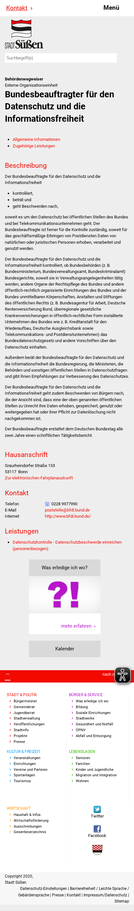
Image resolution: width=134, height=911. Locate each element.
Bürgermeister (25, 701)
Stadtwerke (85, 718)
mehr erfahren (76, 626)
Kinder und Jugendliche (95, 770)
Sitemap (121, 901)
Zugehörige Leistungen (34, 145)
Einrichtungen (25, 764)
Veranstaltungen (27, 758)
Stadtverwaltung (27, 718)
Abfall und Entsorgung (93, 736)
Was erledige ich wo (92, 701)
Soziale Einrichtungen (93, 713)
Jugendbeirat (24, 713)
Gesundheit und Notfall (94, 724)
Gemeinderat (24, 707)
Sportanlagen (24, 775)
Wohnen (82, 781)
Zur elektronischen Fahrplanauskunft (39, 477)
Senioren (83, 758)
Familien (83, 764)
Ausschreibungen (28, 826)
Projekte (20, 736)
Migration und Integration (96, 775)
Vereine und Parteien (30, 770)
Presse (19, 742)
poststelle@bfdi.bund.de (67, 510)
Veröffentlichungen (29, 724)
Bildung (82, 707)
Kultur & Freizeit (23, 751)
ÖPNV (81, 730)
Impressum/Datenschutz (106, 895)
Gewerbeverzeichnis (30, 832)
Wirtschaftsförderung (31, 821)
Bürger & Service (86, 695)
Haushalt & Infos (27, 815)
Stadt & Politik (22, 695)
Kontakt (16, 8)
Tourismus (22, 781)
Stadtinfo (21, 730)
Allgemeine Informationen (36, 139)
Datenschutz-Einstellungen (44, 888)
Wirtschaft (19, 808)
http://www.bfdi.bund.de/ (68, 516)
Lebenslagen (82, 751)
